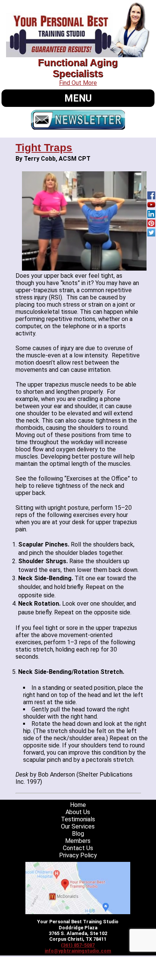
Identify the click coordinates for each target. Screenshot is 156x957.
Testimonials (78, 819)
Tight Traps (44, 147)
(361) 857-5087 (78, 945)
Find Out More (78, 82)
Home (78, 804)
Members (77, 840)
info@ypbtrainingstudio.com (78, 951)
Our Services (78, 826)
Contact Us (78, 848)
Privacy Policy (78, 855)
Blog (78, 833)
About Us (78, 812)
